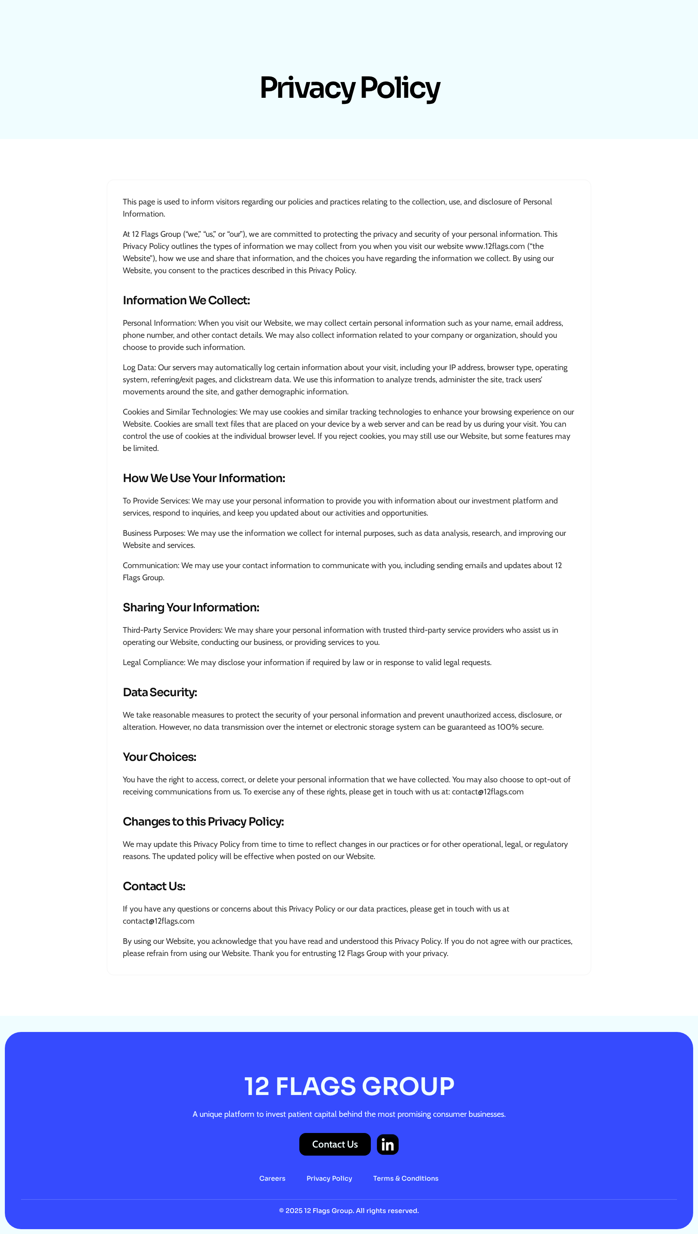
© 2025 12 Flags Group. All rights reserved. (349, 1211)
